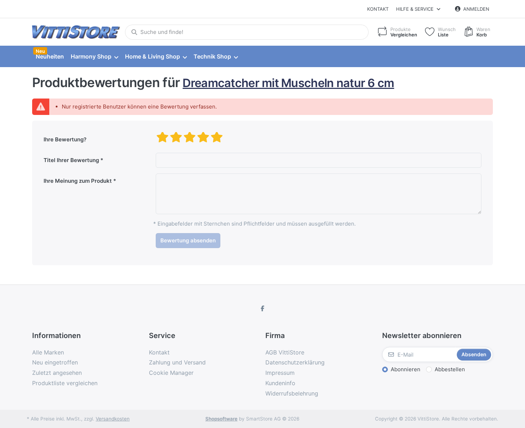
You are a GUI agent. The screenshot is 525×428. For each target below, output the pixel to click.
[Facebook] (262, 308)
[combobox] (247, 32)
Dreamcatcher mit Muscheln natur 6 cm (288, 83)
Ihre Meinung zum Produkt (78, 180)
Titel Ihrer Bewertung (71, 160)
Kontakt (378, 9)
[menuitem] (49, 57)
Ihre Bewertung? (65, 139)
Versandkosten (113, 419)
